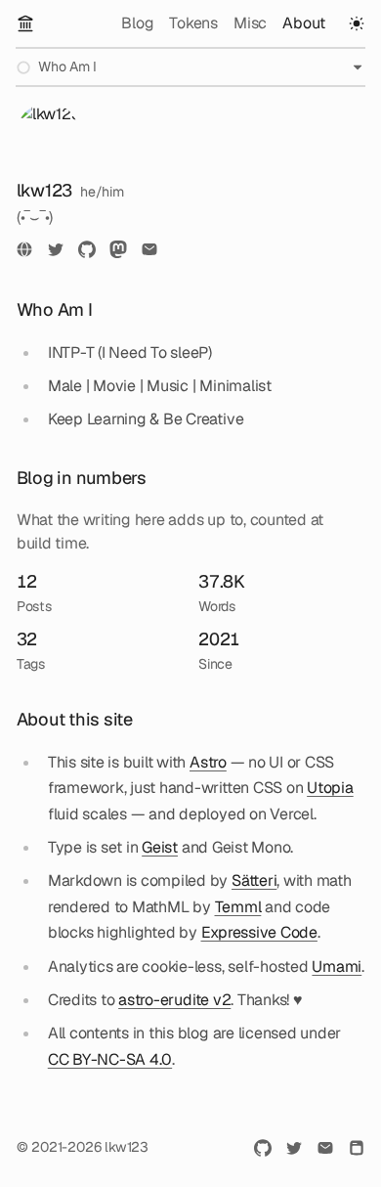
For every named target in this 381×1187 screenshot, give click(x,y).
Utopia (330, 787)
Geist (160, 847)
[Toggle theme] (356, 23)
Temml (238, 907)
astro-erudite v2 (174, 999)
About (303, 23)
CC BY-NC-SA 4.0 (110, 1059)
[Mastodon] (118, 249)
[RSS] (356, 1148)
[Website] (24, 249)
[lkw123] (25, 23)
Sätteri (254, 880)
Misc (250, 23)
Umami (336, 966)
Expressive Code (259, 932)
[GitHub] (87, 249)
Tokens (193, 23)
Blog (137, 23)
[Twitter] (55, 249)
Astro (208, 762)
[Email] (149, 249)
